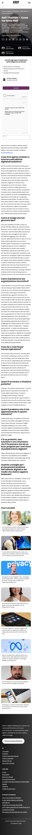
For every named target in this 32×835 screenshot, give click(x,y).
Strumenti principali (8, 779)
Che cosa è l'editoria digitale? (11, 798)
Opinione (5, 786)
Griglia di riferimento (8, 789)
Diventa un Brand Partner (13, 741)
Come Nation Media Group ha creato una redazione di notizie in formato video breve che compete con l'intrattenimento (15, 553)
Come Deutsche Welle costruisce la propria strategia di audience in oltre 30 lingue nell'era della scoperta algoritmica (15, 528)
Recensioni (5, 775)
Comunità (5, 751)
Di (3, 748)
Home (3, 11)
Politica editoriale (7, 758)
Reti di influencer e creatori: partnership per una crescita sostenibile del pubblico (15, 682)
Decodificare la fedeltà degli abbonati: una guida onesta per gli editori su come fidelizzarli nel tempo (15, 605)
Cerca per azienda (8, 763)
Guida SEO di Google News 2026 (12, 805)
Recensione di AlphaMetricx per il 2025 (14, 812)
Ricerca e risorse (7, 777)
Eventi (4, 772)
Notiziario (5, 754)
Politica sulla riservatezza (10, 756)
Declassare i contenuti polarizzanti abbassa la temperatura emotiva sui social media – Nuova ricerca (15, 706)
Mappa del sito (7, 761)
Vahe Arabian (10, 48)
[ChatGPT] (13, 39)
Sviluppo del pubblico (12, 11)
